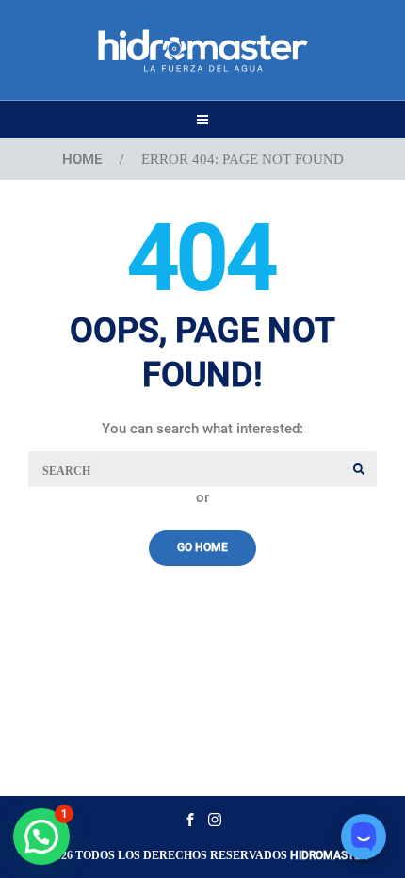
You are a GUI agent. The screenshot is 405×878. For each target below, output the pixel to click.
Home (82, 159)
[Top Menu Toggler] (202, 119)
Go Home (202, 547)
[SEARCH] (359, 469)
